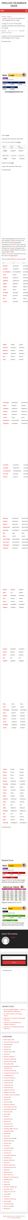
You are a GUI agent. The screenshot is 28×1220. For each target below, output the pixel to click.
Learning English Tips (10, 1128)
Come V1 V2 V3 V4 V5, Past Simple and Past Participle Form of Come (13, 881)
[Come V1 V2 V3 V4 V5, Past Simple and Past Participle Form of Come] (14, 870)
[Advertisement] (14, 56)
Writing (6, 1208)
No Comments (7, 32)
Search (14, 962)
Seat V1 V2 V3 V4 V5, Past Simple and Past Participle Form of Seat (13, 924)
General (6, 1097)
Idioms (6, 1114)
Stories (6, 1182)
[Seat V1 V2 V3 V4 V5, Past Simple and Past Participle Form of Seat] (14, 913)
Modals (6, 1133)
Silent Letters (8, 1174)
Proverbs (6, 1153)
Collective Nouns (9, 1061)
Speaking (6, 1179)
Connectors (7, 1082)
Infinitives (6, 1121)
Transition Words (8, 1199)
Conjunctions (7, 1080)
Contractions (7, 1085)
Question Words (8, 1160)
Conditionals (7, 1075)
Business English (8, 1056)
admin (4, 31)
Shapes (6, 1170)
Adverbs (6, 1047)
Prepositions (7, 1148)
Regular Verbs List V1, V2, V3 (11, 902)
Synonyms (7, 1189)
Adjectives (7, 1044)
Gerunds (6, 1099)
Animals (6, 1049)
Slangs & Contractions (10, 1177)
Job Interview (7, 1126)
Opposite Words (8, 1138)
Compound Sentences (10, 1073)
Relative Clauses (8, 1165)
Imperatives (7, 1119)
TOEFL (6, 1196)
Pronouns (6, 1150)
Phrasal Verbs (8, 1141)
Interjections (7, 1124)
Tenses (6, 1194)
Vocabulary (7, 1204)
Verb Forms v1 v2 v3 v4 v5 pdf (16, 259)
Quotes (6, 1162)
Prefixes (6, 1145)
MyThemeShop (17, 1217)
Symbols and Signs (9, 1187)
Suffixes (6, 1184)
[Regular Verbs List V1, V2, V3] (14, 893)
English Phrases (8, 1092)
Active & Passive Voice (10, 1042)
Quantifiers (7, 1158)
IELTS (5, 1116)
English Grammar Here (14, 4)
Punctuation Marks (9, 1155)
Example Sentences (9, 1095)
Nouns (5, 1136)
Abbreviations (8, 1039)
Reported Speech (9, 1167)
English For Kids (8, 1090)
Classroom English (9, 1059)
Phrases (6, 1143)
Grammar (6, 1102)
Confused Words (8, 1078)
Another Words (8, 1052)
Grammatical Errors (9, 1107)
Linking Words (8, 1131)
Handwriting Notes (9, 1109)
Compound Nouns (9, 1070)
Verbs (22, 31)
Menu (2, 10)
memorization (9, 253)
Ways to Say (7, 1206)
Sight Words (7, 1172)
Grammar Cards (8, 1104)
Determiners (7, 1087)
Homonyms (7, 1112)
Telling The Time (8, 1191)
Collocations (7, 1064)
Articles (6, 1054)
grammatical (13, 244)
